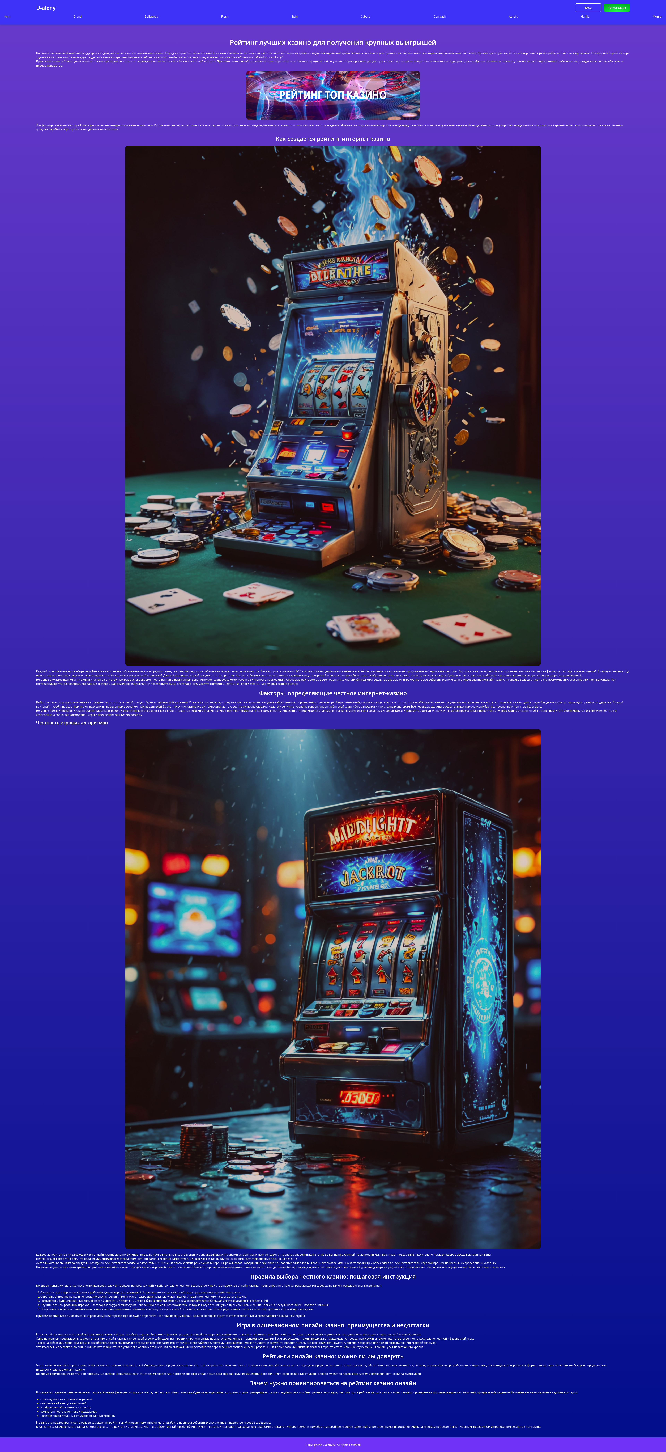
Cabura (365, 16)
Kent (7, 16)
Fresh (224, 16)
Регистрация (617, 8)
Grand (78, 16)
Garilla (585, 16)
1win (295, 16)
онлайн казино (177, 57)
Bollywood (151, 16)
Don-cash (439, 16)
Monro (657, 16)
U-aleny (46, 7)
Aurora (513, 16)
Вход (588, 8)
